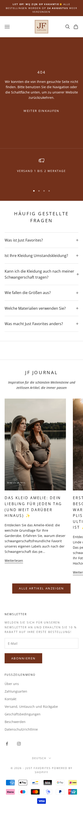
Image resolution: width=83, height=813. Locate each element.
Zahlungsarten (16, 691)
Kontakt (10, 699)
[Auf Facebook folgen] (7, 743)
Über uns (12, 684)
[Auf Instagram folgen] (19, 743)
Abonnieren (23, 658)
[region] (41, 170)
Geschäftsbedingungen (23, 714)
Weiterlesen (14, 560)
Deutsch (39, 758)
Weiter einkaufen (41, 111)
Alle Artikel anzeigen (41, 588)
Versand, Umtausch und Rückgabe (31, 706)
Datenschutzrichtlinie (21, 729)
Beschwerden (15, 722)
